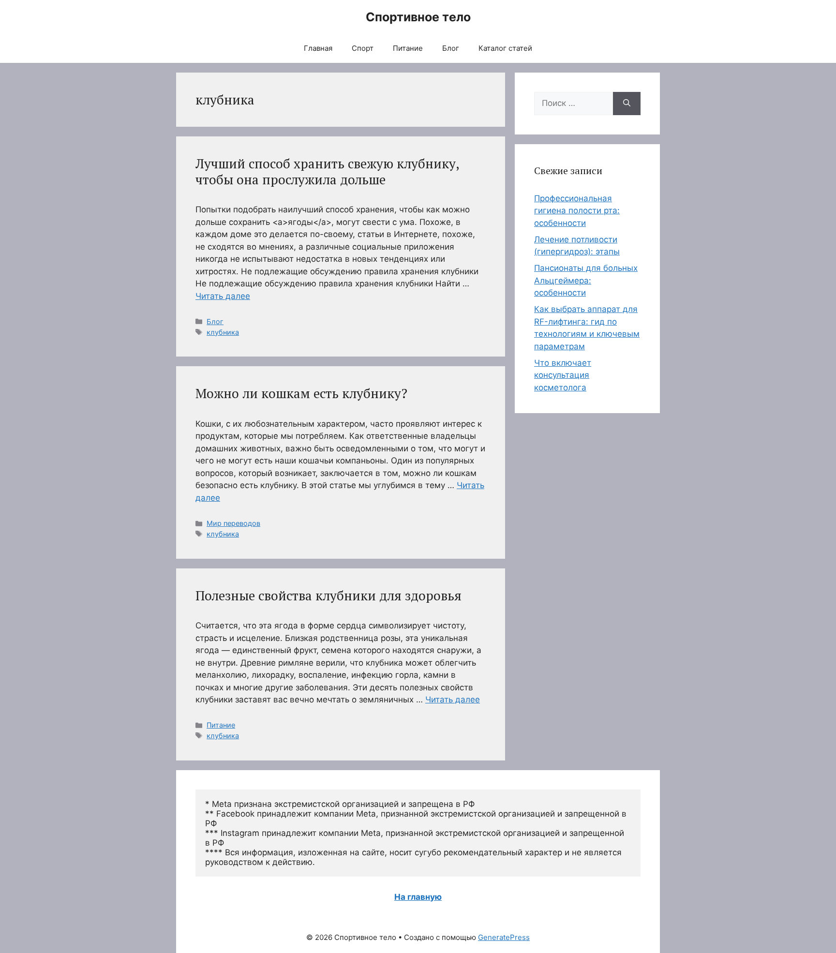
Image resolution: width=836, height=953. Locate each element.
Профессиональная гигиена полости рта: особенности (577, 211)
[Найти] (627, 103)
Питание (408, 48)
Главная (318, 48)
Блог (450, 48)
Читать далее (222, 296)
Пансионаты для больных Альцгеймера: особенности (586, 280)
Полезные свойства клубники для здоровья (328, 595)
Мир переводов (233, 523)
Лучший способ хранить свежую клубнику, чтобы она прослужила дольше (327, 171)
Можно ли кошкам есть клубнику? (301, 393)
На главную (418, 897)
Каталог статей (505, 48)
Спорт (362, 48)
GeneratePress (504, 937)
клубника (223, 332)
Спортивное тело (418, 17)
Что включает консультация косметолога (562, 375)
